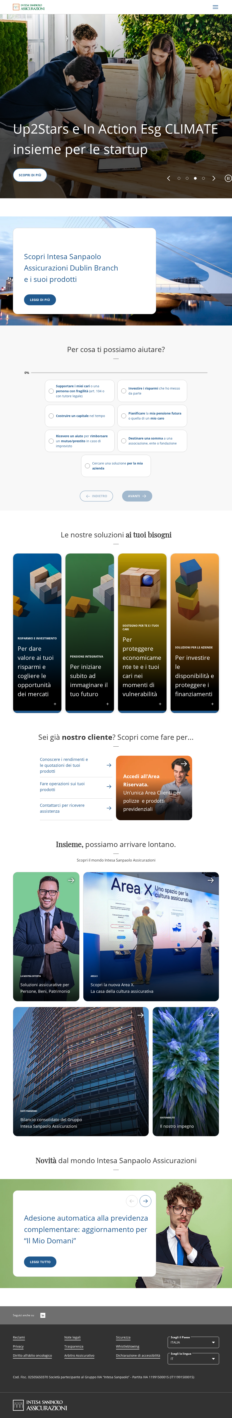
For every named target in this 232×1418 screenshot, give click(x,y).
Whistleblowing (127, 1346)
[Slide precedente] (132, 1201)
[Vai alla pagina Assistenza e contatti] (109, 787)
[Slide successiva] (145, 1201)
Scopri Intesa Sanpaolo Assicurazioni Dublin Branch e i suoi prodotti (72, 267)
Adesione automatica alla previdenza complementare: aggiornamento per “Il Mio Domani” (86, 1229)
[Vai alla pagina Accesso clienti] (183, 763)
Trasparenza (73, 1346)
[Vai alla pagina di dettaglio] (46, 936)
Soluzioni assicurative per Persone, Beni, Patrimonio (45, 988)
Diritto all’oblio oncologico (32, 1355)
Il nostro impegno (177, 1126)
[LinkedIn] (43, 1315)
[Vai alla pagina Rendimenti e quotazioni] (109, 765)
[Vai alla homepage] (29, 7)
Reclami (19, 1337)
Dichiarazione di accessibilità (138, 1355)
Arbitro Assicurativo (79, 1355)
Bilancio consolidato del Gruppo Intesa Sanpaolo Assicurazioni (51, 1123)
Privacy (18, 1346)
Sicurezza (123, 1337)
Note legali (72, 1337)
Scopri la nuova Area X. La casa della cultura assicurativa (122, 988)
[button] (168, 178)
